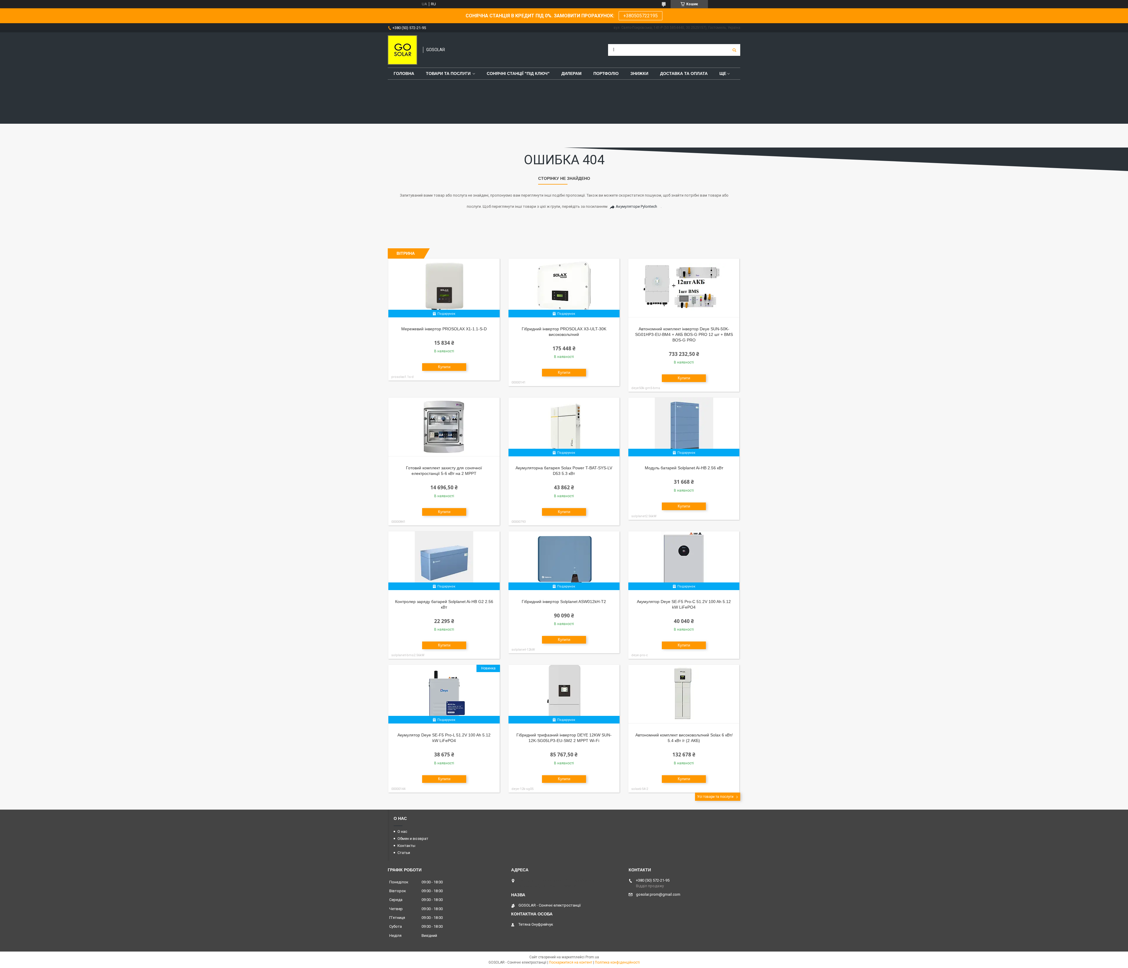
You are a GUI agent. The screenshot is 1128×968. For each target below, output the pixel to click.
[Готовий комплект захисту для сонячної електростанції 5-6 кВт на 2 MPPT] (444, 427)
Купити (444, 367)
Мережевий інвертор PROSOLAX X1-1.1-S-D (444, 328)
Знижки (639, 73)
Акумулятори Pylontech (636, 206)
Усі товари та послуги (715, 797)
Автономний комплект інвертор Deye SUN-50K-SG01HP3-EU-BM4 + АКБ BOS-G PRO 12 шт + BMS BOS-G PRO (684, 334)
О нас (402, 831)
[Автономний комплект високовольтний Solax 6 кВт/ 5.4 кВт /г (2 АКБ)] (684, 694)
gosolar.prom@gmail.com (658, 894)
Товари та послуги (448, 73)
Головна (404, 73)
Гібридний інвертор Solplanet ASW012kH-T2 (564, 601)
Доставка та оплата (684, 73)
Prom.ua (592, 957)
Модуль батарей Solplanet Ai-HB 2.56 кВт (684, 467)
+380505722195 (640, 16)
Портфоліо (606, 73)
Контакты (406, 845)
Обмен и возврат (412, 838)
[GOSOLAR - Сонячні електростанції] (402, 50)
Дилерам (571, 73)
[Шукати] (734, 50)
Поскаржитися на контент (570, 962)
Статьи (403, 852)
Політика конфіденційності (617, 962)
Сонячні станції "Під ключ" (518, 73)
